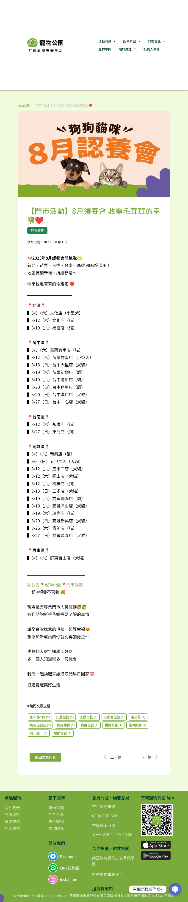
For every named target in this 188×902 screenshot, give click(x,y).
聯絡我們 (12, 821)
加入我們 (12, 828)
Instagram (68, 879)
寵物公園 (56, 807)
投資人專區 (152, 49)
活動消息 (104, 41)
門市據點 (12, 814)
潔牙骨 (138, 717)
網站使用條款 (164, 895)
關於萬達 (125, 49)
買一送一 (38, 733)
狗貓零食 (66, 725)
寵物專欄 (104, 49)
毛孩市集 (56, 814)
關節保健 (62, 733)
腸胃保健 (113, 725)
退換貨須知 (102, 888)
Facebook (68, 856)
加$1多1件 (40, 717)
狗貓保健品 (40, 725)
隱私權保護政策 (139, 895)
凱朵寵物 (56, 821)
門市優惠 (37, 230)
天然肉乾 (88, 717)
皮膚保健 (89, 725)
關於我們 (12, 807)
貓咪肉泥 (137, 725)
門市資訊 (154, 41)
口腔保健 (65, 717)
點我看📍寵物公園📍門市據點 (55, 584)
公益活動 (24, 105)
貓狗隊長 (56, 828)
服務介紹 (129, 41)
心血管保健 (114, 717)
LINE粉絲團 (69, 868)
